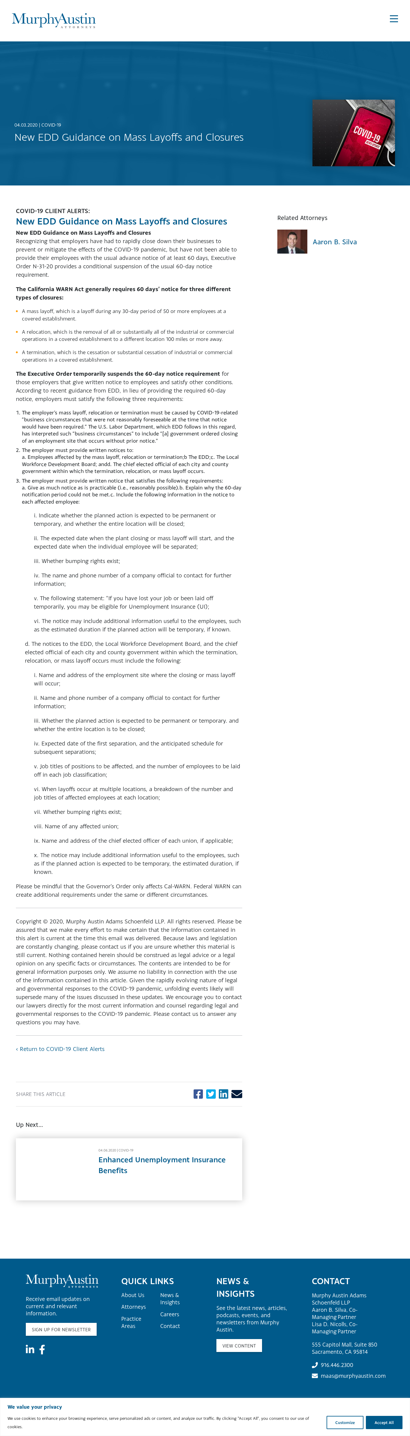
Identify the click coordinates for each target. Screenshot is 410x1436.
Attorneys (133, 1306)
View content (239, 1345)
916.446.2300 (337, 1365)
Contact (170, 1326)
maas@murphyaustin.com (353, 1375)
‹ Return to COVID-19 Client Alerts (60, 1048)
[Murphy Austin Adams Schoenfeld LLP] (60, 21)
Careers (169, 1314)
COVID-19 (51, 125)
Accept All (384, 1422)
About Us (132, 1295)
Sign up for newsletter (61, 1329)
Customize (345, 1422)
